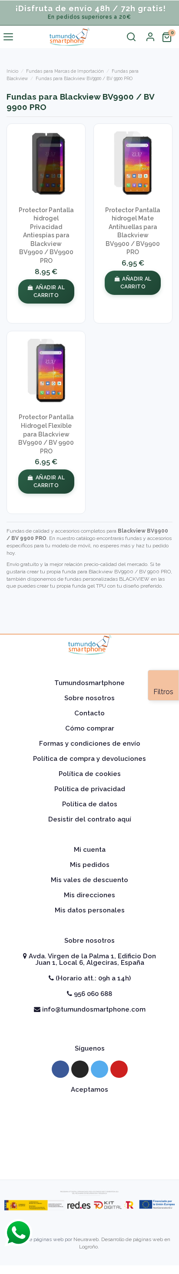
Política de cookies (90, 774)
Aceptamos (89, 1089)
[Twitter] (99, 1069)
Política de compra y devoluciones (89, 759)
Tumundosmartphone (89, 683)
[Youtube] (119, 1069)
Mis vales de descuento (89, 880)
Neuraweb (86, 1239)
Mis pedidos (89, 865)
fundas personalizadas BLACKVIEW (107, 579)
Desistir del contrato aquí (89, 819)
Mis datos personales (90, 910)
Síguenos (90, 1048)
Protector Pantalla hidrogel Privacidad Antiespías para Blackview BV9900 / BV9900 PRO (46, 236)
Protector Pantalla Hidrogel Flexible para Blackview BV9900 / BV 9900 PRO (46, 434)
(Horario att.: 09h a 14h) (92, 978)
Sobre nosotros (89, 698)
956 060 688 (92, 994)
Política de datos (89, 804)
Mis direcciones (89, 895)
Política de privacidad (89, 789)
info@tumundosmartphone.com (93, 1009)
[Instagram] (80, 1069)
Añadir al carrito (49, 291)
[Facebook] (60, 1069)
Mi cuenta (90, 850)
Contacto (89, 713)
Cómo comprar (89, 728)
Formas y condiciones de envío (89, 743)
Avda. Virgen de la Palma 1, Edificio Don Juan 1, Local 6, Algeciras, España (91, 959)
